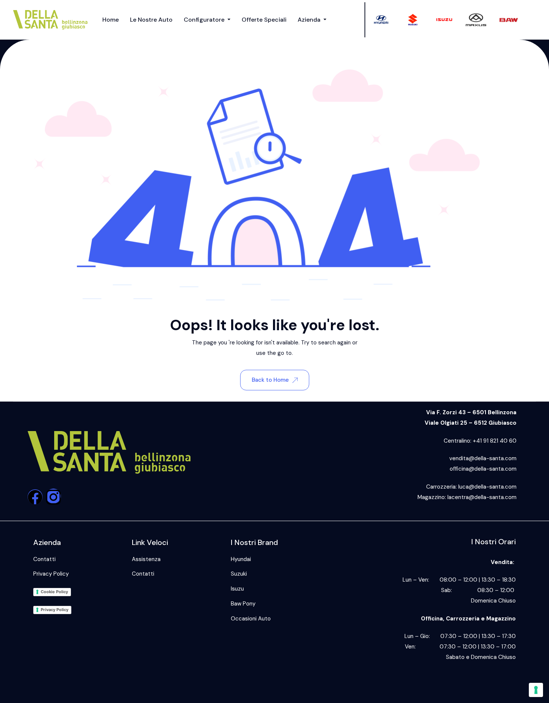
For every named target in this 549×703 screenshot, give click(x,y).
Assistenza (146, 559)
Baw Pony (243, 603)
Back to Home (270, 380)
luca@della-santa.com (487, 486)
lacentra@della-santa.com (482, 497)
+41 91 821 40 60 (495, 441)
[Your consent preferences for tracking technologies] (536, 690)
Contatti (44, 559)
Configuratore (205, 20)
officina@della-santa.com (483, 469)
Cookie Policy (54, 591)
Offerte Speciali (264, 20)
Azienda (310, 20)
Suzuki (239, 573)
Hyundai (241, 559)
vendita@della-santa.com (483, 458)
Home (110, 20)
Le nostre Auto (151, 20)
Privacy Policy (51, 573)
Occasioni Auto (251, 618)
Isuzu (237, 588)
